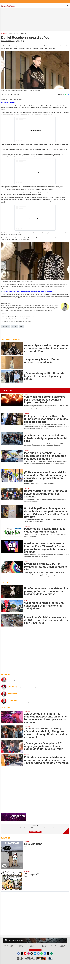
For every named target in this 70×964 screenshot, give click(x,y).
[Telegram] (12, 94)
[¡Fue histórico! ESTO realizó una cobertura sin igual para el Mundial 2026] (12, 440)
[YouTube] (25, 953)
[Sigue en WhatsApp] (65, 94)
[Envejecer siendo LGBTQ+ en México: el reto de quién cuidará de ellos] (12, 569)
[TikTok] (31, 953)
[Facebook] (2, 94)
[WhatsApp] (9, 94)
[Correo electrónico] (15, 94)
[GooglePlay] (51, 953)
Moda (21, 326)
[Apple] (48, 953)
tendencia (14, 326)
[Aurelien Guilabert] (4, 701)
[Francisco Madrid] (4, 694)
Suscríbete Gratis (35, 831)
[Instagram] (28, 953)
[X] (5, 94)
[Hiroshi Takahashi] (4, 687)
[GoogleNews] (45, 953)
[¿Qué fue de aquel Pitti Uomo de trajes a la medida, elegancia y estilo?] (12, 376)
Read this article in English (8, 102)
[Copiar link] (18, 94)
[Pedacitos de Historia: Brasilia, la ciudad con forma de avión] (12, 532)
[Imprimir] (21, 94)
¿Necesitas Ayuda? (35, 950)
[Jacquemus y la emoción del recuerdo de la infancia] (12, 362)
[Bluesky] (38, 953)
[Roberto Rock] (4, 680)
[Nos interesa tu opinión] (35, 940)
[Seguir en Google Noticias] (68, 94)
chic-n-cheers (5, 326)
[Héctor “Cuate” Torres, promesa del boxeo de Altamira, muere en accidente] (12, 496)
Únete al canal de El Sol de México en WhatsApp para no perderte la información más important (27, 291)
